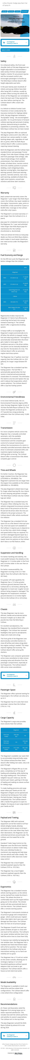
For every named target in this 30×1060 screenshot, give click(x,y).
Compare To (17, 11)
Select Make (4, 11)
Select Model (11, 11)
